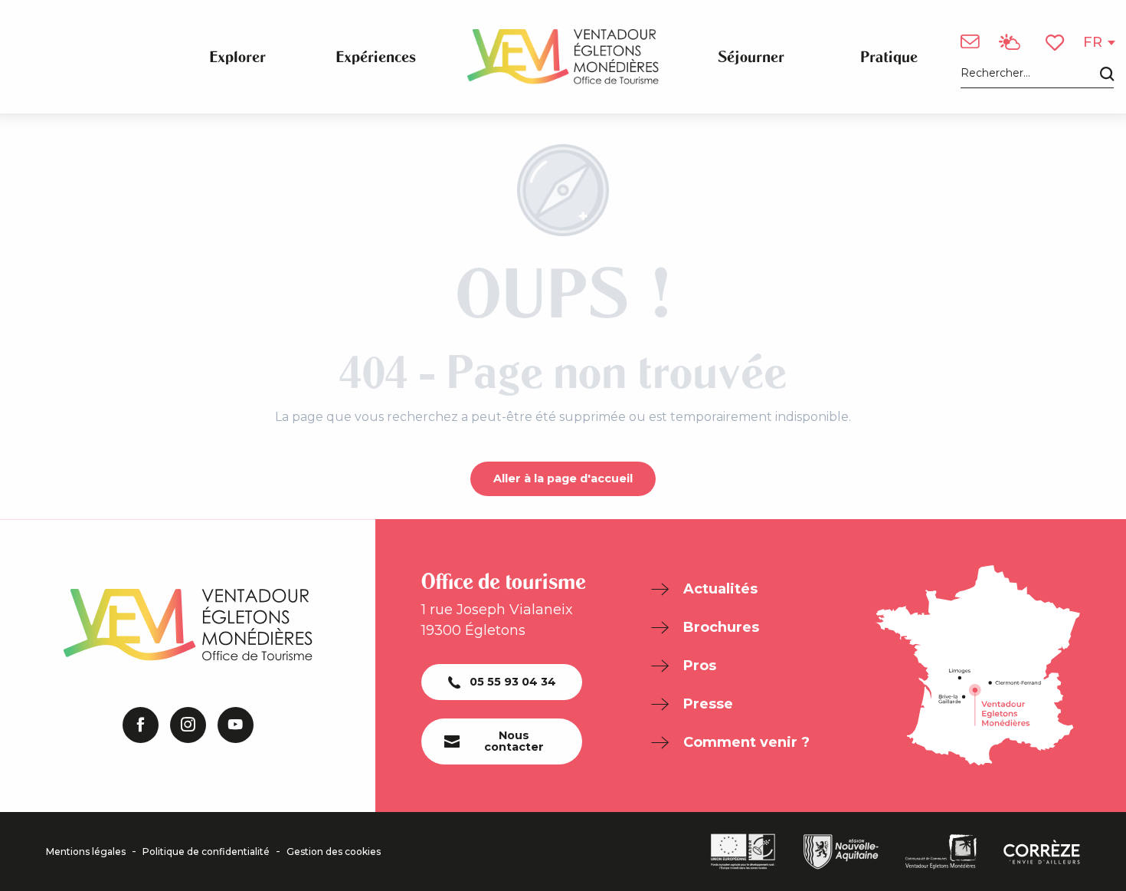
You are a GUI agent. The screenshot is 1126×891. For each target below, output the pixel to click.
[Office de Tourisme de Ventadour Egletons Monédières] (563, 56)
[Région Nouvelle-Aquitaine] (841, 852)
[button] (1037, 74)
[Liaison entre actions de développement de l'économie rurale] (743, 851)
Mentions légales (86, 851)
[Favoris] (1056, 42)
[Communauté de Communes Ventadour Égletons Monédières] (941, 852)
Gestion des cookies (333, 851)
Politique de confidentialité (206, 851)
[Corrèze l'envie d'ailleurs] (1041, 852)
